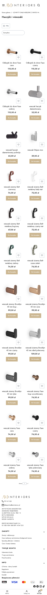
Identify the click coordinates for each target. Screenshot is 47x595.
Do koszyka (12, 74)
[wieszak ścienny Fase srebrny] (12, 454)
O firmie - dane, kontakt (9, 566)
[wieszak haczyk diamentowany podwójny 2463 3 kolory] (12, 135)
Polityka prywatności (8, 572)
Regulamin (5, 569)
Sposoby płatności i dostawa (11, 541)
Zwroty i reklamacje (8, 535)
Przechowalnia (6, 558)
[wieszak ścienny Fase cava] (12, 417)
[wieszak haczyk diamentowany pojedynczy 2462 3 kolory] (35, 92)
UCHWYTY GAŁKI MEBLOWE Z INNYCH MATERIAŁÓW (26, 12)
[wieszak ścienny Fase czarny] (35, 417)
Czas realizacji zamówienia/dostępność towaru (17, 538)
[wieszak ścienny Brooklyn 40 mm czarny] (12, 333)
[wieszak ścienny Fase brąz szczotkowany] (35, 377)
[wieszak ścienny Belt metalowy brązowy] (12, 213)
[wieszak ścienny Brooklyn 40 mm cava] (35, 290)
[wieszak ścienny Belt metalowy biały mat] (35, 176)
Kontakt (4, 575)
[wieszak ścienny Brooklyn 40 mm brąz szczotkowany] (12, 290)
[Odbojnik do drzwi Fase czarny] (35, 52)
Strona (20, 483)
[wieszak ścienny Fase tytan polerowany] (35, 454)
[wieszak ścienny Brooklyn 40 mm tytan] (12, 377)
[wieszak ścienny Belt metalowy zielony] (12, 250)
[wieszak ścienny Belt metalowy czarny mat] (35, 213)
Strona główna (6, 12)
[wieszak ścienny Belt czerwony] (12, 176)
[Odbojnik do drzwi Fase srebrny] (12, 92)
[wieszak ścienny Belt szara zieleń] (35, 250)
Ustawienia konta (7, 552)
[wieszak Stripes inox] (35, 135)
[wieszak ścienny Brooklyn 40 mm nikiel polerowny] (35, 333)
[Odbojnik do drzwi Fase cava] (12, 52)
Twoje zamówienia (8, 555)
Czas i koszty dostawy (9, 543)
